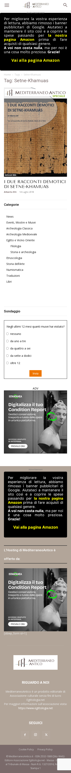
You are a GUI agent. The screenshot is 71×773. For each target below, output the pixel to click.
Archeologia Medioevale (21, 234)
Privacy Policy (44, 749)
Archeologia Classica (19, 228)
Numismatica (14, 270)
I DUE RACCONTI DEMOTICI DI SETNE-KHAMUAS (35, 184)
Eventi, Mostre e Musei (21, 222)
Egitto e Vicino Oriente (20, 240)
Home (7, 74)
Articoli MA (10, 175)
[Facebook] (25, 735)
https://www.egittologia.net (35, 708)
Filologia (15, 246)
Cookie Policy (26, 749)
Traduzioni (13, 276)
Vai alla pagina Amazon (35, 60)
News (10, 216)
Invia (35, 373)
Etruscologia (14, 258)
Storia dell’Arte (15, 264)
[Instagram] (35, 735)
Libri (9, 281)
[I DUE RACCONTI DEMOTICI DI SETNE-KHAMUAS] (35, 132)
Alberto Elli (10, 191)
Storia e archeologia (23, 252)
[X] (46, 735)
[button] (6, 5)
